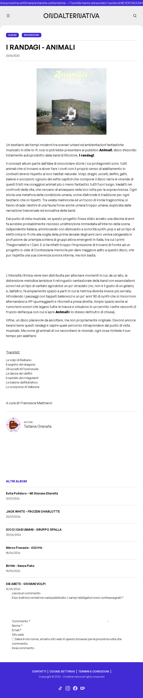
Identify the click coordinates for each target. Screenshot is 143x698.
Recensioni (31, 35)
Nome (17, 625)
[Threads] (60, 688)
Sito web (18, 634)
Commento (21, 621)
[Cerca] (135, 15)
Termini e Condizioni (93, 671)
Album (12, 35)
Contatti (39, 671)
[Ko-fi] (82, 688)
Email (17, 630)
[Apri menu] (8, 15)
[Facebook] (75, 688)
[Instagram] (68, 688)
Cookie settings (62, 671)
